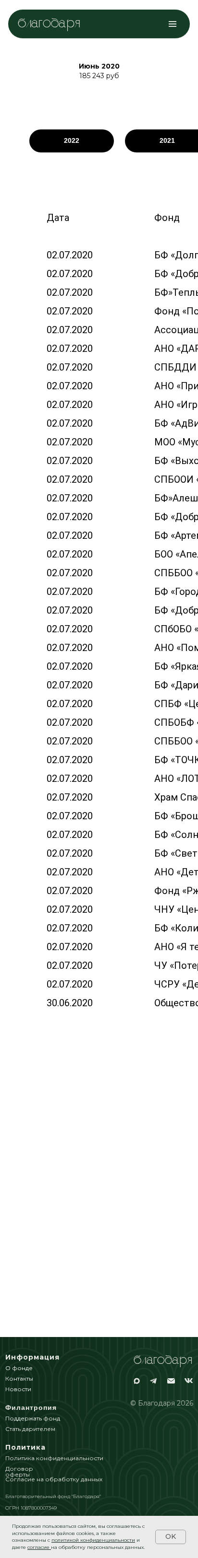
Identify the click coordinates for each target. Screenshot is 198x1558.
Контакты (19, 1378)
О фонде (19, 1368)
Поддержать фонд (32, 1418)
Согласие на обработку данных (53, 1479)
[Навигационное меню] (172, 24)
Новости (18, 1389)
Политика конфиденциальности (54, 1458)
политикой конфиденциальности (93, 1540)
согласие (38, 1547)
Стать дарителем (30, 1428)
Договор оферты (19, 1471)
